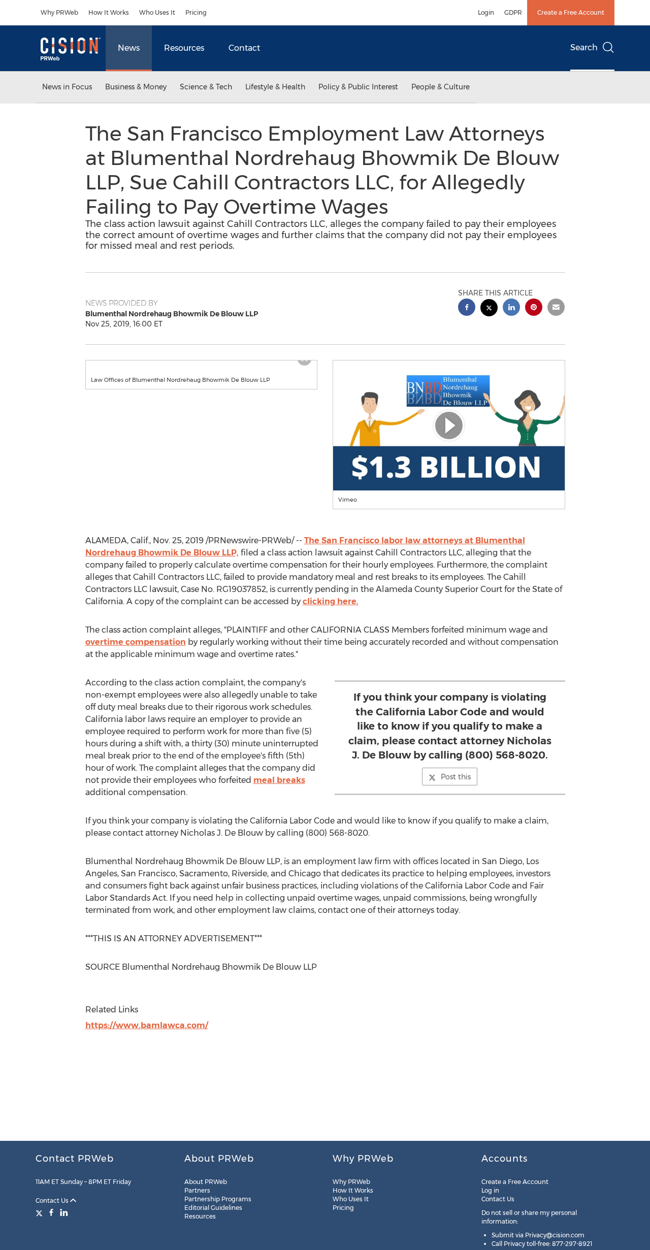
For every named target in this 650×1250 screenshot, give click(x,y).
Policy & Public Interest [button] (358, 86)
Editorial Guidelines (213, 1207)
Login (486, 12)
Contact (244, 48)
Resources (184, 48)
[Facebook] (51, 1212)
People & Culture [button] (440, 86)
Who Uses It (157, 12)
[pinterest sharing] (533, 308)
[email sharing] (556, 308)
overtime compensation (135, 642)
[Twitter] (40, 1212)
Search (584, 47)
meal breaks (279, 780)
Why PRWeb (59, 12)
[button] (201, 365)
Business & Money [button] (136, 86)
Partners (197, 1190)
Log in (490, 1190)
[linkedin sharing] (511, 308)
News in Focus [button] (67, 86)
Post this (456, 776)
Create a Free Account (570, 12)
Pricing (196, 12)
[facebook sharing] (466, 308)
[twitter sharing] (489, 309)
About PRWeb (205, 1182)
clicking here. (331, 601)
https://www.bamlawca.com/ (146, 1025)
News (129, 48)
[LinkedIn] (64, 1212)
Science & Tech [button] (206, 86)
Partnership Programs (217, 1199)
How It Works (108, 12)
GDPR (513, 12)
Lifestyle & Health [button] (275, 86)
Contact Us (53, 1200)
